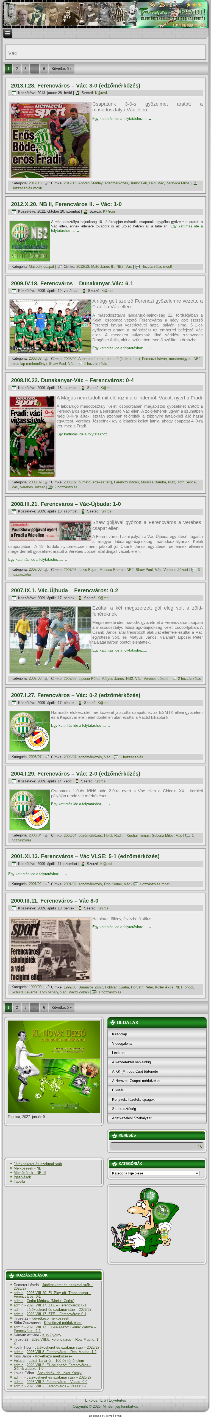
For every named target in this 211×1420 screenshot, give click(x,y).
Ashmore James (91, 359)
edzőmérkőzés (116, 183)
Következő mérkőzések (50, 1318)
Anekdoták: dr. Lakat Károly (59, 1373)
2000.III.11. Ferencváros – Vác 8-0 (54, 901)
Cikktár (117, 1090)
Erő (103, 1400)
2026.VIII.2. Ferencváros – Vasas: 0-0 (57, 1382)
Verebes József (32, 487)
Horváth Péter (142, 987)
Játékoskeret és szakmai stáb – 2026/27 (53, 1287)
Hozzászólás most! (27, 188)
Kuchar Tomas (138, 835)
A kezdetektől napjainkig (131, 1062)
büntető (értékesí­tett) (123, 359)
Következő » (62, 69)
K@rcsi (101, 93)
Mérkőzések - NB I (29, 1168)
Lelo (152, 183)
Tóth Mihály (49, 992)
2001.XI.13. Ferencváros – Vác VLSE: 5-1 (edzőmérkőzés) (85, 856)
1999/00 (35, 987)
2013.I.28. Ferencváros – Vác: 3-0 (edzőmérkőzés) (75, 86)
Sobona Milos (163, 835)
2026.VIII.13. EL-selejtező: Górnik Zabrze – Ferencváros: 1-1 (55, 1329)
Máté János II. (102, 266)
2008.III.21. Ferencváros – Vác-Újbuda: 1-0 (66, 504)
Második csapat (41, 266)
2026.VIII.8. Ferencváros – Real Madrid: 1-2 (56, 1341)
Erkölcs (91, 1400)
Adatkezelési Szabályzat (132, 1118)
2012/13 (35, 183)
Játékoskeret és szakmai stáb (38, 1164)
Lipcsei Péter (89, 679)
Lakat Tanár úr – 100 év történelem (56, 1361)
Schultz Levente (24, 992)
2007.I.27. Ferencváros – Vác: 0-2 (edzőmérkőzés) (75, 695)
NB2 (119, 266)
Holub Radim (114, 835)
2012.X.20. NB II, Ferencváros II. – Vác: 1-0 (66, 204)
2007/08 (35, 570)
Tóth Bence (186, 482)
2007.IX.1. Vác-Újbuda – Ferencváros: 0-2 (64, 590)
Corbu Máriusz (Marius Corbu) (50, 1301)
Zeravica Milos (178, 183)
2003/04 (35, 835)
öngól (189, 987)
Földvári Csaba (117, 987)
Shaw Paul (57, 364)
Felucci (19, 1361)
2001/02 (35, 884)
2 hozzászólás (65, 487)
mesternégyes (180, 359)
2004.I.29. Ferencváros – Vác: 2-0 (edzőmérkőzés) (75, 774)
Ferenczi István (154, 359)
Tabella (19, 1181)
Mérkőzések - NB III (30, 1173)
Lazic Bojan (88, 570)
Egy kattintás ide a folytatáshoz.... (122, 119)
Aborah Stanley (90, 183)
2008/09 (35, 359)
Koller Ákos (164, 987)
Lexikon (118, 1053)
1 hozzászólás (95, 364)
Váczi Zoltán (79, 992)
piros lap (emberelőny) (29, 364)
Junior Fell (138, 183)
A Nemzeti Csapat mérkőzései (136, 1081)
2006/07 (35, 757)
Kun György (51, 1335)
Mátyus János (112, 679)
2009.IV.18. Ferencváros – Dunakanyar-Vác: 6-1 (72, 283)
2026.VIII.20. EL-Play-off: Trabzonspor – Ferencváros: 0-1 (52, 1294)
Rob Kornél (113, 884)
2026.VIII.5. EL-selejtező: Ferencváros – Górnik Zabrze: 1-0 (52, 1367)
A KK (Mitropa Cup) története (135, 1071)
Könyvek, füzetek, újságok (133, 1099)
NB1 (179, 987)
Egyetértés (117, 1400)
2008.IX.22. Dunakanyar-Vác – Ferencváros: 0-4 (72, 380)
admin (18, 1293)
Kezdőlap (119, 1034)
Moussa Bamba (153, 482)
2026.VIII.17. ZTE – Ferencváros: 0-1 (56, 1305)
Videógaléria (122, 1043)
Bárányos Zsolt (91, 987)
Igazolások (22, 1177)
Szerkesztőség (124, 1109)
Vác (161, 183)
